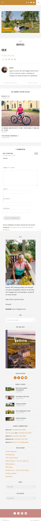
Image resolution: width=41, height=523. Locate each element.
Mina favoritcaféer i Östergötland (22, 389)
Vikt (20, 41)
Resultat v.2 (5, 96)
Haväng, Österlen (21, 404)
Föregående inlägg (10, 82)
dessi (13, 56)
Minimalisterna (10, 464)
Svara (36, 153)
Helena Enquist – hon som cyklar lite (17, 461)
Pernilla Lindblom (11, 473)
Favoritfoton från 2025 (22, 396)
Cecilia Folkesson (11, 451)
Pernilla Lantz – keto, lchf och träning (17, 470)
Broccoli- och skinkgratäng (20, 442)
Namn (5, 189)
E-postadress (6, 198)
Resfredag (9, 476)
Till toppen (34, 520)
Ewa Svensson (8, 153)
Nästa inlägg (32, 82)
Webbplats (6, 208)
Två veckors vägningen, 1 (10, 136)
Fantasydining (10, 454)
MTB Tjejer (9, 467)
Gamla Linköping (21, 418)
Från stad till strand (12, 458)
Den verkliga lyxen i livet (23, 411)
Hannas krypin (10, 433)
